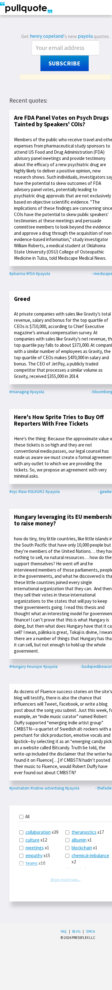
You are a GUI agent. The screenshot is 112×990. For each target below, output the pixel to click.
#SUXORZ (36, 491)
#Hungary (17, 666)
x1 (37, 848)
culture (33, 840)
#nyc (13, 491)
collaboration (38, 832)
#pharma (17, 273)
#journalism (19, 788)
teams (32, 863)
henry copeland (46, 36)
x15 (38, 855)
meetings (35, 848)
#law (22, 491)
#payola (43, 273)
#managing (19, 391)
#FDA (30, 273)
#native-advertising (47, 788)
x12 (36, 840)
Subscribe (64, 63)
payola (85, 36)
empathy (34, 855)
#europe (34, 666)
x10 (35, 863)
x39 (42, 832)
